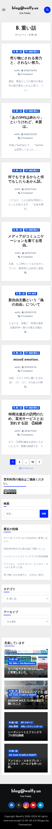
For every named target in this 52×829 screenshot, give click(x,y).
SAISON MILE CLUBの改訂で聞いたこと (24, 548)
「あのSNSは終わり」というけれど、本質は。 (26, 122)
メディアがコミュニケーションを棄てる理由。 (26, 241)
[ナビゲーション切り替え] (3, 10)
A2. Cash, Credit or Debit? (22, 695)
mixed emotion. (26, 359)
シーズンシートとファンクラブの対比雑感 (26, 556)
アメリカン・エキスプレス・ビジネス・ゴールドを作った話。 (25, 764)
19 (32, 462)
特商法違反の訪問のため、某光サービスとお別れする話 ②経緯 (26, 419)
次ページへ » (26, 468)
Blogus (42, 820)
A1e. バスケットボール (31, 726)
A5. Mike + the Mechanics (22, 663)
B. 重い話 (17, 51)
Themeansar (25, 824)
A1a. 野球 (13, 726)
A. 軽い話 (13, 659)
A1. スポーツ (26, 722)
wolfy (17, 70)
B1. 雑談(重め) (32, 51)
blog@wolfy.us (25, 8)
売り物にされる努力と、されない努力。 (25, 574)
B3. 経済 (32, 293)
